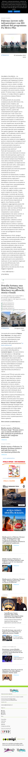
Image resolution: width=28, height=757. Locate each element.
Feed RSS (4, 714)
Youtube (3, 713)
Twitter (3, 711)
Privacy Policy (3, 719)
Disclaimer (3, 723)
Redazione (3, 724)
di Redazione (5, 55)
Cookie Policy (3, 721)
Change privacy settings (5, 726)
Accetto (10, 11)
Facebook (3, 712)
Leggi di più (16, 11)
